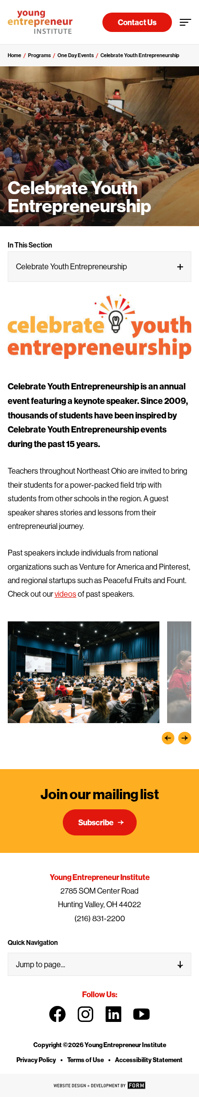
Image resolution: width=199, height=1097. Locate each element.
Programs (39, 55)
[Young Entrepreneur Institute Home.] (40, 22)
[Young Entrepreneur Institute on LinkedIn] (113, 1014)
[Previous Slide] (168, 738)
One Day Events (75, 55)
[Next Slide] (184, 738)
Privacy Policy (36, 1060)
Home (14, 55)
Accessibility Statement (149, 1060)
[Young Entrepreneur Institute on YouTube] (141, 1014)
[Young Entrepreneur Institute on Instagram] (85, 1014)
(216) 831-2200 (99, 918)
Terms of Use (85, 1060)
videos (65, 594)
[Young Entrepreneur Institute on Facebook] (57, 1014)
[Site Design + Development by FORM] (99, 1085)
